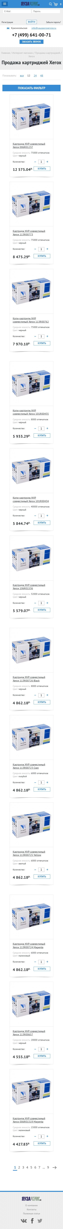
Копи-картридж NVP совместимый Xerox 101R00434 (31, 499)
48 (41, 75)
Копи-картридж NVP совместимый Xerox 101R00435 (31, 412)
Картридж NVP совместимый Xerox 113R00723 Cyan (29, 766)
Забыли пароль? (53, 22)
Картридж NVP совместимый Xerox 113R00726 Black (29, 678)
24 (35, 75)
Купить (42, 168)
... (43, 1167)
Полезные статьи (31, 1213)
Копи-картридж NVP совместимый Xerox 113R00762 (31, 320)
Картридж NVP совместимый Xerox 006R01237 (29, 145)
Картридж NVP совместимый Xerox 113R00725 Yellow (29, 853)
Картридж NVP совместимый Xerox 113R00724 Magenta (29, 945)
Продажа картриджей (47, 52)
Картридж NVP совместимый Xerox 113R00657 (29, 1032)
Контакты (31, 1209)
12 (28, 75)
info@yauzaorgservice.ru (44, 28)
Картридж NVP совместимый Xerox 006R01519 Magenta (29, 1120)
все (22, 75)
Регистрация (7, 22)
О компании (31, 1205)
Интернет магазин (22, 52)
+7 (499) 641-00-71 (31, 35)
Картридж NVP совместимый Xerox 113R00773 (29, 232)
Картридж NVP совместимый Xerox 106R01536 (29, 586)
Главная (5, 52)
